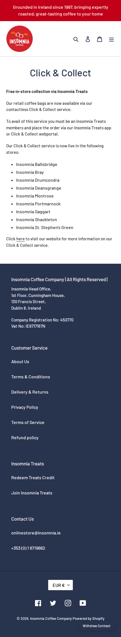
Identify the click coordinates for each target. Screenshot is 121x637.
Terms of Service (27, 422)
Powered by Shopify (88, 618)
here (20, 238)
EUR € (59, 585)
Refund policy (25, 437)
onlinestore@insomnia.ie (36, 532)
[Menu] (111, 39)
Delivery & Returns (29, 391)
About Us (20, 361)
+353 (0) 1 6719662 (28, 548)
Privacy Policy (24, 407)
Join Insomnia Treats (31, 492)
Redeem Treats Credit (33, 477)
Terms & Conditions (30, 376)
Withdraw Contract (96, 626)
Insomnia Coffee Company (51, 618)
